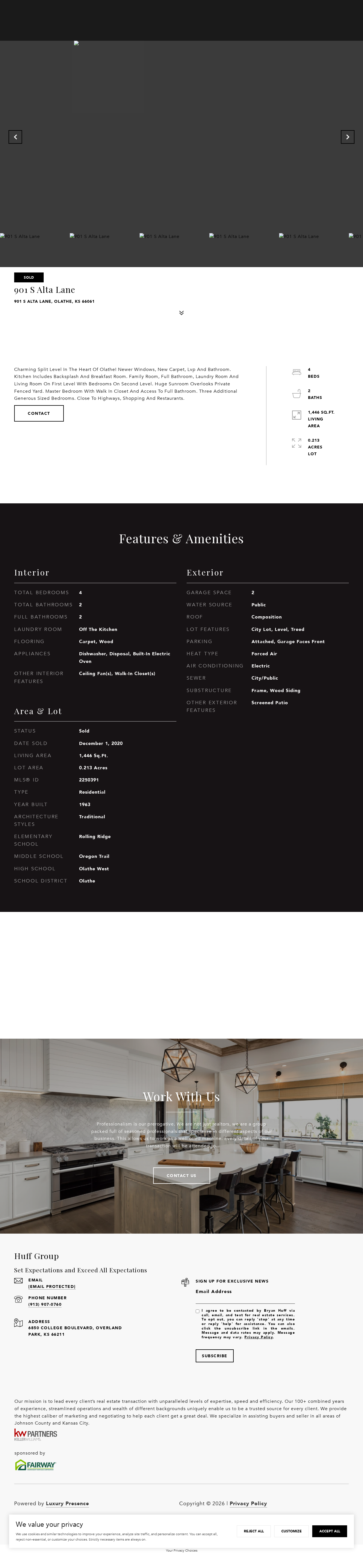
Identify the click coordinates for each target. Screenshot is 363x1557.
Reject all (254, 1531)
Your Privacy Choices (181, 1550)
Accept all (329, 1531)
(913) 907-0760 (45, 1304)
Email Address (214, 1291)
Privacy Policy (258, 1337)
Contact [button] (39, 413)
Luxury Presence (67, 1503)
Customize (291, 1531)
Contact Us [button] (182, 1175)
